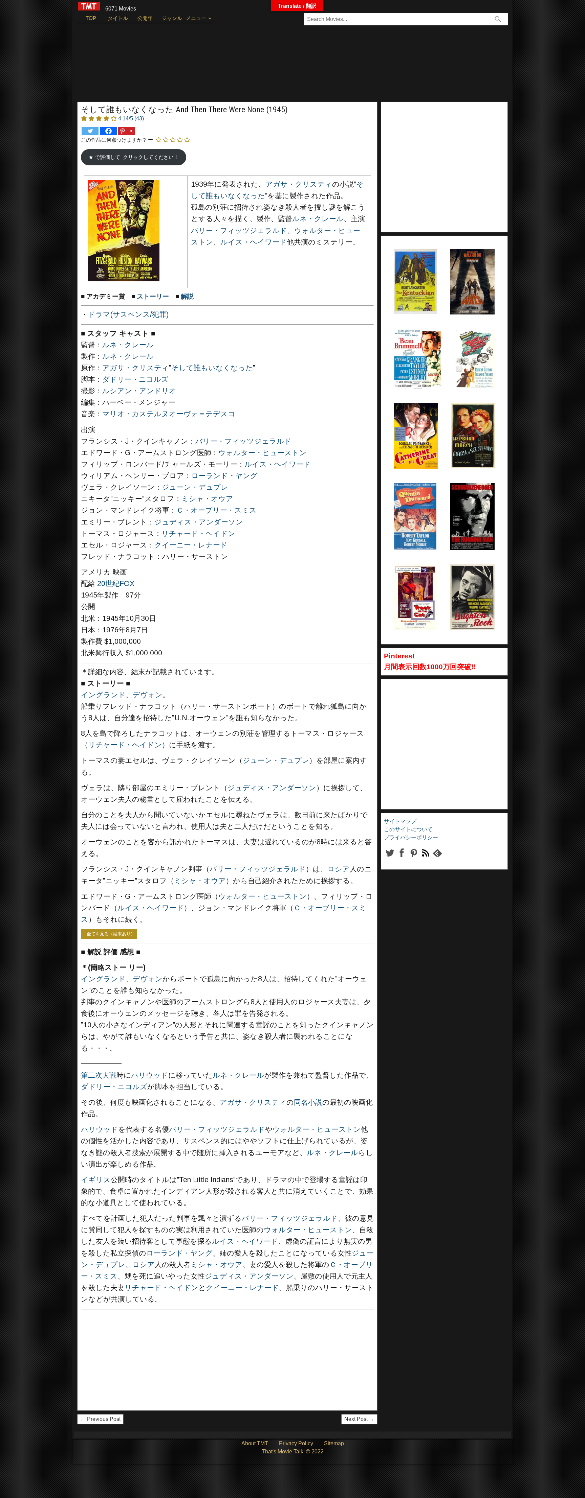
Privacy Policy (296, 1443)
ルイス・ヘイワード (253, 242)
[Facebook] (108, 131)
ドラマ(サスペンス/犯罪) (128, 314)
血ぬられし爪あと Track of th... (414, 581)
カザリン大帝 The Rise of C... (414, 420)
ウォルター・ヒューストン (262, 453)
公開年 (145, 18)
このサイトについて (408, 829)
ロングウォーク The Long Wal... (470, 266)
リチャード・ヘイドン (198, 534)
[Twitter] (90, 131)
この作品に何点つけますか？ (114, 140)
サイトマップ (400, 821)
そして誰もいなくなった (212, 368)
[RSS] (413, 858)
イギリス (96, 1180)
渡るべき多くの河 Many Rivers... (474, 345)
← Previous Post (100, 1419)
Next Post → (359, 1419)
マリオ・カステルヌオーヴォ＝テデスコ (168, 414)
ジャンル (172, 18)
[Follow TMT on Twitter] (390, 858)
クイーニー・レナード (191, 545)
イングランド (103, 695)
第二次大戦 (98, 1075)
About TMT (254, 1443)
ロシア (338, 869)
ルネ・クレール (318, 219)
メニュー (196, 18)
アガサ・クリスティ (298, 184)
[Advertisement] (278, 66)
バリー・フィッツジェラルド (239, 231)
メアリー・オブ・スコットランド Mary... (473, 420)
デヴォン (147, 695)
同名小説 (308, 1102)
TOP (91, 18)
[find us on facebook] (402, 858)
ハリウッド (149, 1075)
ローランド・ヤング (224, 476)
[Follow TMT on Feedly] (437, 858)
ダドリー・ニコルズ (135, 379)
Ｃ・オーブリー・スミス (216, 510)
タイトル (118, 18)
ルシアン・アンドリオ (139, 391)
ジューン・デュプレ (195, 487)
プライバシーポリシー (411, 837)
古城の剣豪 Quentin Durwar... (411, 500)
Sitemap (334, 1443)
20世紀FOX (115, 584)
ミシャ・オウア (207, 499)
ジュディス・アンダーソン (198, 522)
